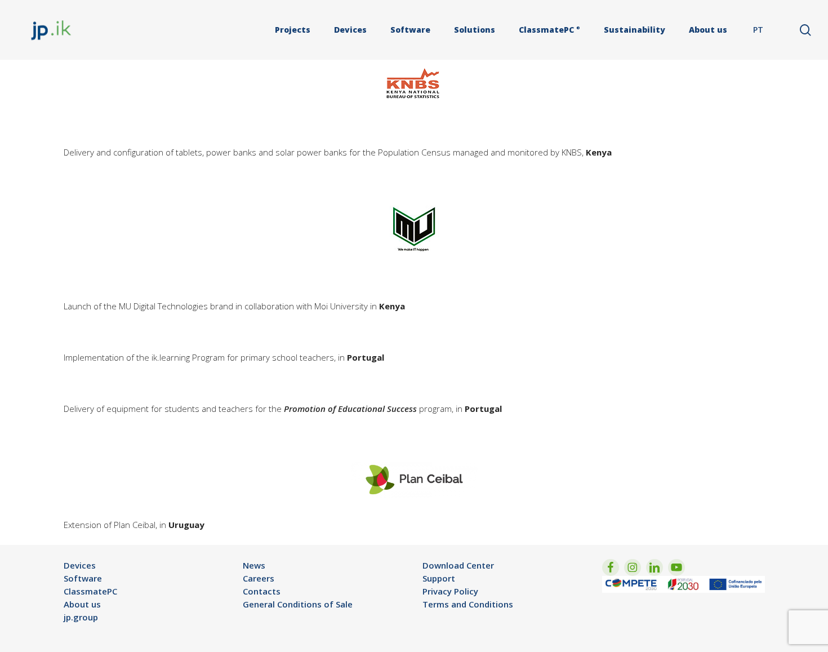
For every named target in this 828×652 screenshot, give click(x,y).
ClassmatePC (90, 591)
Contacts (262, 591)
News (254, 565)
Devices (80, 565)
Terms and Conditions (467, 604)
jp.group (81, 617)
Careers (258, 578)
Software (83, 578)
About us (82, 604)
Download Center (458, 565)
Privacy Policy (450, 591)
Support (438, 578)
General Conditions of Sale (298, 604)
